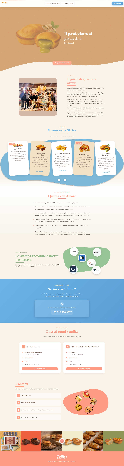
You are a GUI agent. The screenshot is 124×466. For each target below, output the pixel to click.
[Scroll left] (59, 180)
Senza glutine (117, 3)
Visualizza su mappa (41, 368)
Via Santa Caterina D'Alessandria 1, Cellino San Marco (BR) (37, 410)
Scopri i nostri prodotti (62, 63)
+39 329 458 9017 (62, 312)
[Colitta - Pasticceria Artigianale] (4, 3)
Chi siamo (48, 3)
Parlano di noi (55, 3)
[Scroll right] (65, 180)
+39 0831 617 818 (28, 358)
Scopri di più (39, 171)
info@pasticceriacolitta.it (30, 361)
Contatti (72, 3)
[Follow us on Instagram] (62, 441)
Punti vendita (64, 3)
